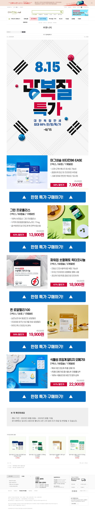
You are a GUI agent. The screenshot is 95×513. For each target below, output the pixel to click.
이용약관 (30, 490)
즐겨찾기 (9, 7)
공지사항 (40, 22)
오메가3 (55, 14)
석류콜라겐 (40, 14)
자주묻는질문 (83, 484)
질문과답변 (50, 22)
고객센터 (21, 7)
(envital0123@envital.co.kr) (41, 500)
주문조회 (74, 7)
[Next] (87, 13)
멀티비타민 (60, 14)
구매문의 (73, 487)
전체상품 (26, 18)
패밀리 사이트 (83, 490)
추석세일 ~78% (52, 18)
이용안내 (15, 490)
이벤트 (79, 18)
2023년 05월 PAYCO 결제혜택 (15, 484)
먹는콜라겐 (46, 14)
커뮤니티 (45, 22)
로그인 (65, 7)
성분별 (73, 18)
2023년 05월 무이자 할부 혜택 (15, 486)
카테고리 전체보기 (15, 18)
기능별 (67, 18)
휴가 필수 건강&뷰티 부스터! (18, 467)
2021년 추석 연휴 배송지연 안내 (15, 482)
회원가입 (69, 7)
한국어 (14, 7)
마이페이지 (86, 7)
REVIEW (54, 22)
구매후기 (82, 487)
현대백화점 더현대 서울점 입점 (19, 465)
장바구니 (79, 7)
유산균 (51, 14)
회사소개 (10, 490)
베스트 (60, 18)
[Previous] (87, 12)
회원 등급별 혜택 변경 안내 (14, 480)
